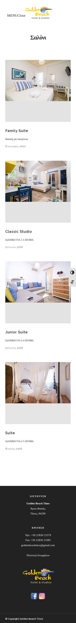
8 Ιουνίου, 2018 (13, 448)
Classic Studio (18, 231)
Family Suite (16, 131)
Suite (10, 433)
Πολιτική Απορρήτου (38, 555)
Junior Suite (16, 332)
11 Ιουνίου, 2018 (14, 247)
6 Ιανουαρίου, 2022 (15, 146)
